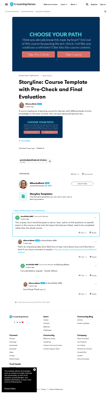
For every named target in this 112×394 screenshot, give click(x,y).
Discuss (12, 338)
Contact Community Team (52, 345)
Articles (80, 320)
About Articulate (83, 338)
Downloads (13, 345)
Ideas (11, 352)
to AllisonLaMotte (61, 264)
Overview (12, 367)
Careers (80, 355)
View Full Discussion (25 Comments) (30, 211)
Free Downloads (27, 11)
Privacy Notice (10, 388)
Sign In (103, 4)
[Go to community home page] (23, 4)
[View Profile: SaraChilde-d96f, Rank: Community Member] (17, 218)
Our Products (82, 342)
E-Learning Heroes (12, 11)
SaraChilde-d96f (27, 216)
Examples (12, 349)
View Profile (82, 184)
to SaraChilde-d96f (48, 240)
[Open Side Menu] (6, 4)
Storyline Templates (43, 11)
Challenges (47, 330)
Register (94, 4)
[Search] (87, 4)
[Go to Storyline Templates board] (23, 196)
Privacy (43, 389)
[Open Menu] (105, 11)
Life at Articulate (83, 359)
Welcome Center (49, 338)
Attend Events (14, 359)
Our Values (81, 345)
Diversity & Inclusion (84, 349)
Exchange (12, 342)
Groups (12, 355)
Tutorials (46, 323)
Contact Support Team (51, 349)
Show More (26, 141)
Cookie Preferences (56, 389)
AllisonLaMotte (31, 104)
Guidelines (47, 342)
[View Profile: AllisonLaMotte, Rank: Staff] (21, 105)
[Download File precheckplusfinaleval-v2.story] (50, 161)
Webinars (46, 327)
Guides (45, 320)
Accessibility (81, 352)
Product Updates (83, 323)
